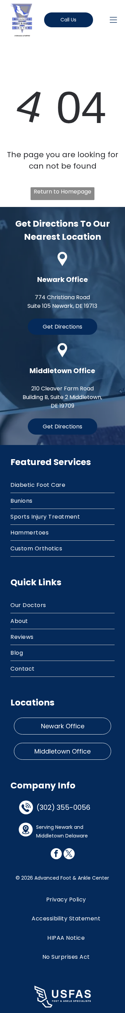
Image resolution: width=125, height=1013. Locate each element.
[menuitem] (62, 485)
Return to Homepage (62, 192)
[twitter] (69, 854)
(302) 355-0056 (63, 807)
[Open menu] (113, 19)
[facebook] (56, 854)
